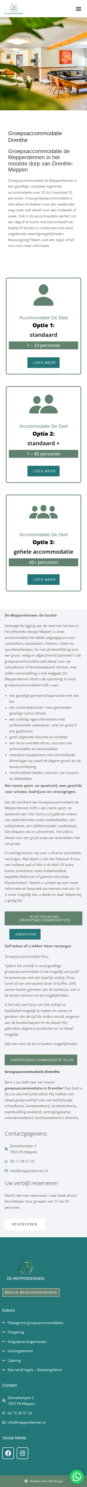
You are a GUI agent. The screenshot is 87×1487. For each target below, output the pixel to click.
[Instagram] (22, 1453)
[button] (78, 8)
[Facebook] (8, 1453)
